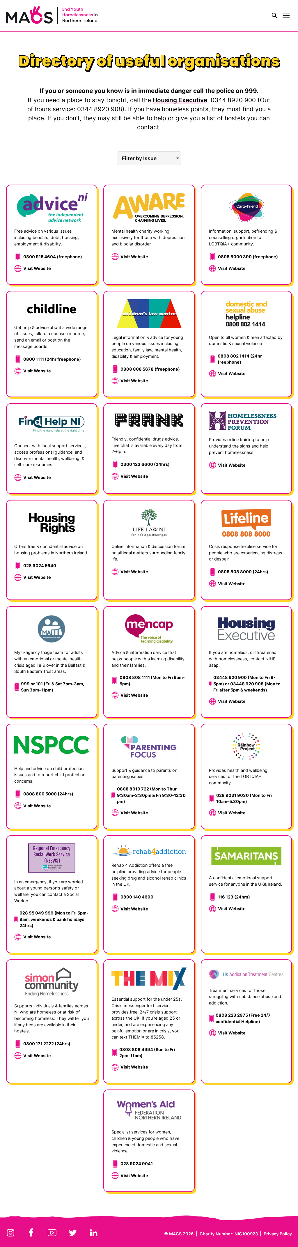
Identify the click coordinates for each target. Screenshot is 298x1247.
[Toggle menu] (286, 16)
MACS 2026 (181, 1233)
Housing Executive (180, 100)
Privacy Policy (278, 1233)
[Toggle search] (274, 16)
